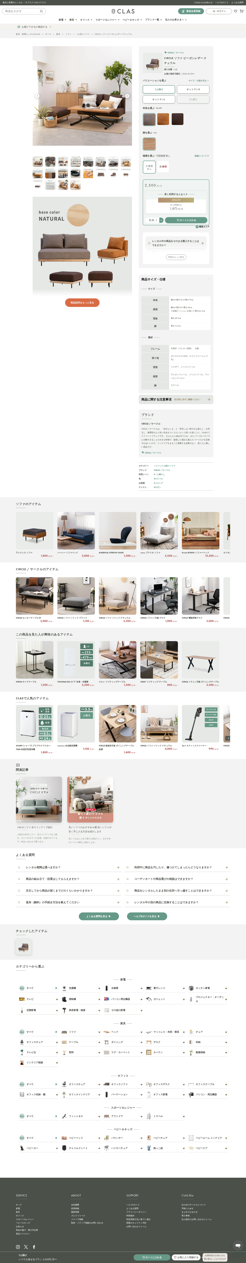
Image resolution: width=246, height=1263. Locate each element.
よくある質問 (237, 2)
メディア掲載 (77, 1219)
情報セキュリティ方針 (136, 1223)
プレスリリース (78, 1215)
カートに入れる (188, 220)
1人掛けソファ (83, 34)
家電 (18, 1208)
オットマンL (159, 99)
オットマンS (193, 89)
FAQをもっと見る (176, 257)
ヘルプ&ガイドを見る (145, 916)
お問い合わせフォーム (136, 1226)
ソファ (68, 34)
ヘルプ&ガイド (222, 2)
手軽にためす (188, 1208)
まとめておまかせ (190, 1212)
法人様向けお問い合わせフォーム (197, 1219)
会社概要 (75, 1205)
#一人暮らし (159, 474)
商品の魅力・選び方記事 (27, 1230)
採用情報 (75, 1208)
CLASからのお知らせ (203, 2)
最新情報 (75, 1212)
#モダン (157, 487)
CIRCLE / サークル (162, 470)
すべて (48, 34)
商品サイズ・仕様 (153, 279)
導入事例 (186, 1215)
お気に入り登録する (187, 1257)
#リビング (158, 483)
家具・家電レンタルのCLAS (28, 34)
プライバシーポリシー (136, 1212)
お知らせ (20, 1226)
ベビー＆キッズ (23, 1223)
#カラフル (158, 478)
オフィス (20, 1215)
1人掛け (159, 89)
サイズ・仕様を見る (198, 80)
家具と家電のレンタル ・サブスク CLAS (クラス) (24, 2)
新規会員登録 (193, 11)
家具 (58, 34)
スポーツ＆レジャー (25, 1219)
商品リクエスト (23, 1234)
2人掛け (193, 99)
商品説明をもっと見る (82, 302)
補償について (201, 156)
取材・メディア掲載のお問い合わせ (87, 1223)
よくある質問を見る (96, 916)
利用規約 (130, 1215)
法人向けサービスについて (194, 1205)
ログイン (221, 11)
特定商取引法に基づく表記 (138, 1219)
